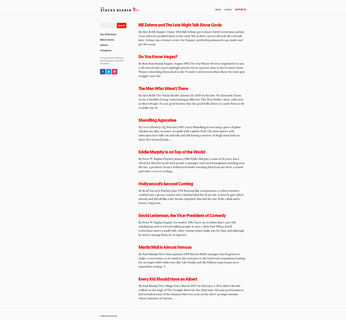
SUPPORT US (240, 10)
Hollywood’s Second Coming (166, 184)
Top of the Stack (108, 34)
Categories (106, 50)
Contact (228, 10)
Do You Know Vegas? (158, 56)
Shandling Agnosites (157, 120)
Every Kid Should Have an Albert (168, 279)
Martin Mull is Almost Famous (165, 247)
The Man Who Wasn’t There (163, 88)
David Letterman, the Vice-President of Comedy (182, 215)
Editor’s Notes (107, 39)
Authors (104, 45)
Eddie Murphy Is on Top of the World (172, 152)
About (218, 10)
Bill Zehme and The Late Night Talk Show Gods (180, 25)
